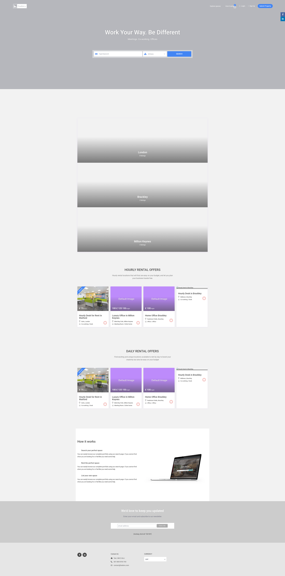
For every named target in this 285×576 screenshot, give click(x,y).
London (142, 152)
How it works (229, 6)
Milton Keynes (142, 241)
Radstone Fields (152, 319)
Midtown (183, 297)
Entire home (128, 324)
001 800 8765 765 (120, 562)
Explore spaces (215, 6)
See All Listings (142, 332)
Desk (91, 324)
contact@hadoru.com (121, 565)
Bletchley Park (118, 321)
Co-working (84, 324)
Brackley (142, 196)
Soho (82, 321)
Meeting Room (118, 324)
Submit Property (265, 6)
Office (149, 321)
